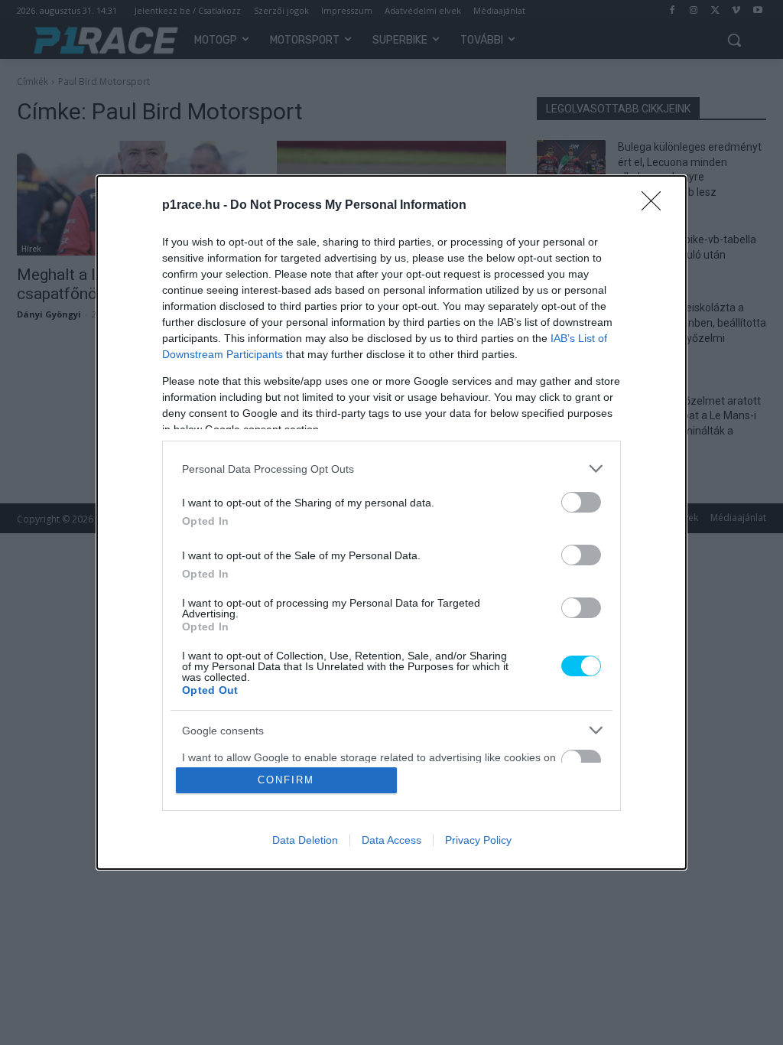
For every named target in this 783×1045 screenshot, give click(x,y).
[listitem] (391, 469)
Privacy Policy (478, 840)
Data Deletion (305, 840)
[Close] (656, 205)
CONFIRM (286, 780)
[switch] (581, 502)
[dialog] (391, 522)
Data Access (391, 840)
